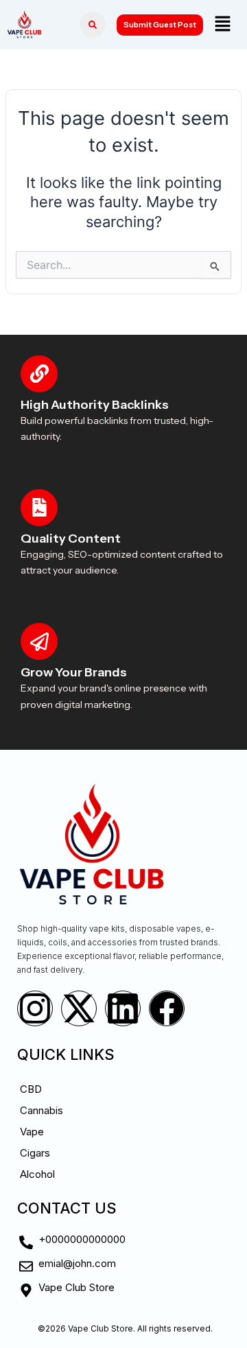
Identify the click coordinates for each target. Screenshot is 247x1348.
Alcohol (37, 1174)
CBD (31, 1089)
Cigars (35, 1152)
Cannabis (41, 1110)
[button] (222, 24)
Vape (32, 1131)
